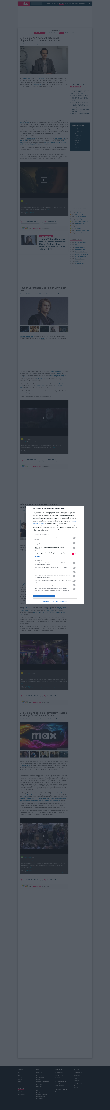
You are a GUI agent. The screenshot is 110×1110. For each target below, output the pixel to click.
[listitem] (55, 534)
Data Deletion (46, 601)
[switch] (74, 538)
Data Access (55, 601)
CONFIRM (44, 596)
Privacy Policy (63, 601)
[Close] (80, 508)
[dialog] (55, 555)
